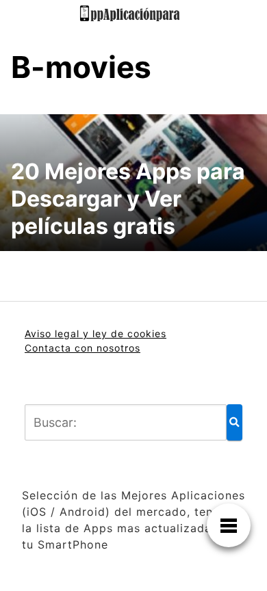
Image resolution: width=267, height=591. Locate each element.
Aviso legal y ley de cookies (95, 333)
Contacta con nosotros (82, 348)
